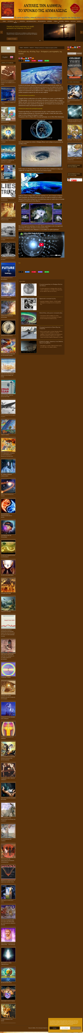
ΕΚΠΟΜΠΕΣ (49, 21)
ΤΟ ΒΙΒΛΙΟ (15, 22)
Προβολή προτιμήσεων (75, 1028)
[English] (20, 58)
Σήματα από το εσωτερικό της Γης (47, 298)
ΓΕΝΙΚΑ (55, 21)
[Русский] (31, 58)
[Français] (22, 58)
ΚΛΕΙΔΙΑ (78, 21)
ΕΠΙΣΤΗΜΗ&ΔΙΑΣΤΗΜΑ (31, 21)
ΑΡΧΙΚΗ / (21, 47)
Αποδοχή (54, 1028)
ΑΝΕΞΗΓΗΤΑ (22, 21)
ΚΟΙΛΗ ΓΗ (32, 47)
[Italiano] (28, 58)
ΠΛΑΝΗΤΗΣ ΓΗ (60, 22)
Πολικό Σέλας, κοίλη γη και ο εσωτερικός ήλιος (50, 313)
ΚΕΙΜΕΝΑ (67, 21)
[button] (81, 32)
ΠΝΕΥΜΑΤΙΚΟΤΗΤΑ (41, 21)
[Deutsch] (24, 58)
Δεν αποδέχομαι (65, 1028)
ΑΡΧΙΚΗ (4, 21)
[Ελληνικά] (26, 58)
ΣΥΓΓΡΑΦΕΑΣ (10, 21)
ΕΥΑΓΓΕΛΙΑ (73, 21)
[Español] (33, 58)
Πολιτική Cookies (64, 1030)
